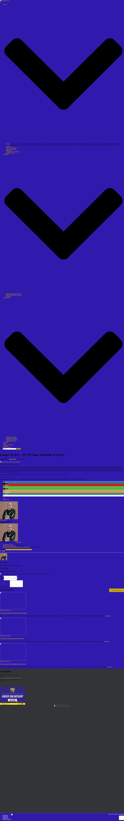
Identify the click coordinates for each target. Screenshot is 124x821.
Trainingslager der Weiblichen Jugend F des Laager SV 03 (16, 547)
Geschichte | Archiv (10, 152)
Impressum (5, 817)
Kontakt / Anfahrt (7, 447)
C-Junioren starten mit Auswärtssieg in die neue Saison (13, 613)
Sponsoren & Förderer (8, 444)
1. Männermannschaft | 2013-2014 (13, 549)
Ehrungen (8, 146)
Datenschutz (5, 816)
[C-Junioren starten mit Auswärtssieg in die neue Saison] (13, 609)
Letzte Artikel (6, 499)
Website (2, 579)
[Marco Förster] (9, 518)
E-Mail (2, 578)
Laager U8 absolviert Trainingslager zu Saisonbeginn (13, 664)
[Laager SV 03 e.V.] (5, 0)
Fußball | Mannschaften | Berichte (13, 293)
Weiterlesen (107, 615)
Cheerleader (8, 296)
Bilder (4, 443)
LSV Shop (5, 442)
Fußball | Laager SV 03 (26, 549)
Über (4, 498)
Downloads (5, 446)
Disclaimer (5, 815)
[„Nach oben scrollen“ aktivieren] (12, 815)
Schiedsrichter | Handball (11, 438)
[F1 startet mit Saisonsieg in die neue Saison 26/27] (13, 634)
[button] (63, 142)
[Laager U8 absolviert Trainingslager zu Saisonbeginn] (13, 660)
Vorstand (8, 143)
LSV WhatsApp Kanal (11, 147)
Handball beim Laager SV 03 (9, 545)
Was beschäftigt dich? (5, 586)
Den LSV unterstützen (11, 149)
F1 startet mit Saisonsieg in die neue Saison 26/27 (12, 638)
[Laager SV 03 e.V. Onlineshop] (12, 704)
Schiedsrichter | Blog (10, 441)
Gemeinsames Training (8, 544)
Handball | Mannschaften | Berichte (14, 295)
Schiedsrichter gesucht (11, 437)
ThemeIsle (121, 814)
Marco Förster (3, 520)
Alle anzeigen (19, 542)
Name (2, 576)
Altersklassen (9, 150)
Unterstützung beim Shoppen (12, 151)
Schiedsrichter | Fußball (11, 439)
